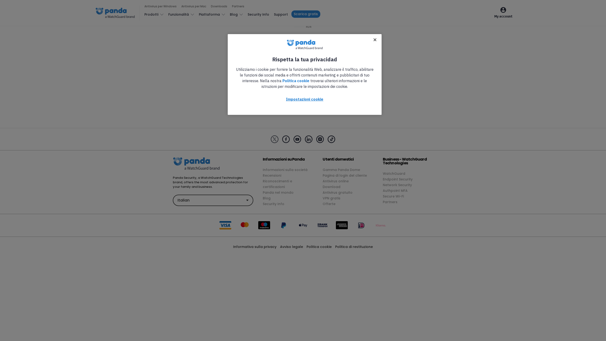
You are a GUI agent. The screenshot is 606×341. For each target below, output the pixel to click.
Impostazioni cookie (304, 99)
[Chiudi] (375, 40)
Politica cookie (295, 80)
